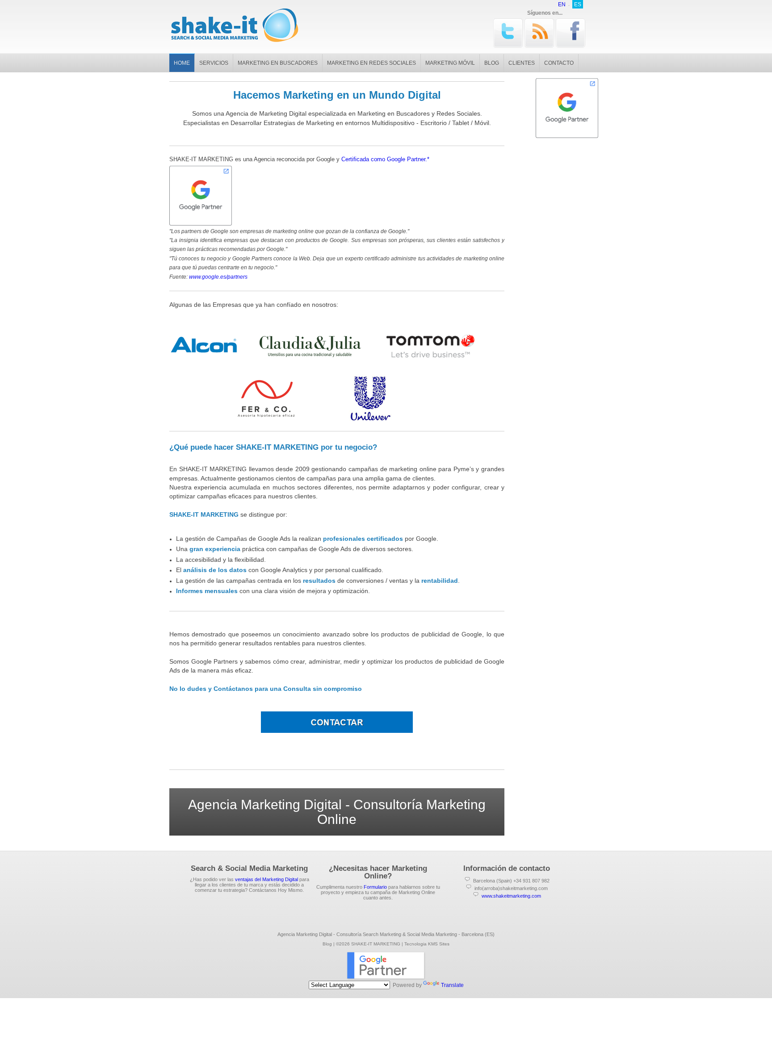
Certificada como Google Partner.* (385, 159)
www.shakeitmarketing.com (511, 896)
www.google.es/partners (218, 277)
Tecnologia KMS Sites (426, 943)
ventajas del (266, 879)
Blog (327, 943)
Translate (452, 985)
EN (562, 4)
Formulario (375, 887)
